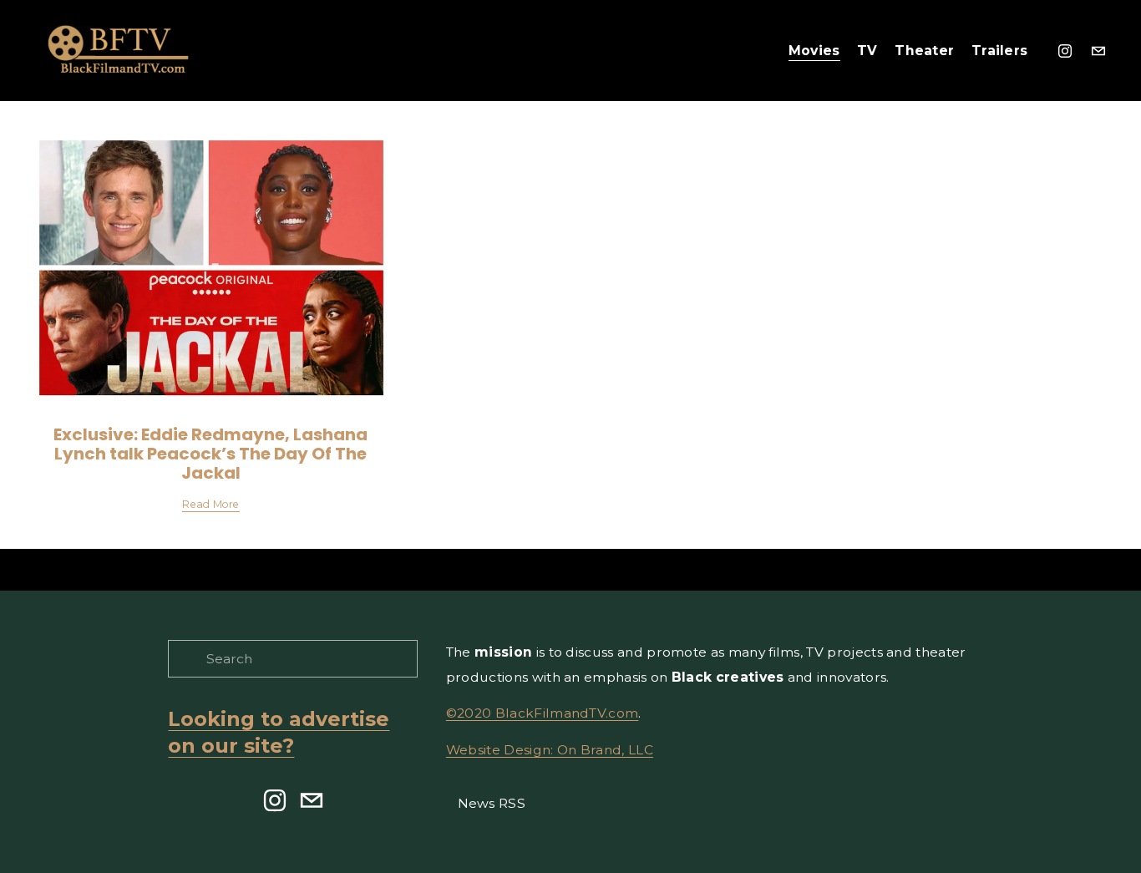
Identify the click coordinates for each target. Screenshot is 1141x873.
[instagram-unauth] (1065, 51)
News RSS (491, 803)
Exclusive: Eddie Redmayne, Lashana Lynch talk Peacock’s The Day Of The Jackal (210, 454)
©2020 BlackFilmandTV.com (542, 713)
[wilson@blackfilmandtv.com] (1098, 51)
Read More (210, 504)
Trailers (999, 50)
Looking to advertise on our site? (278, 733)
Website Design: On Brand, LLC (549, 750)
